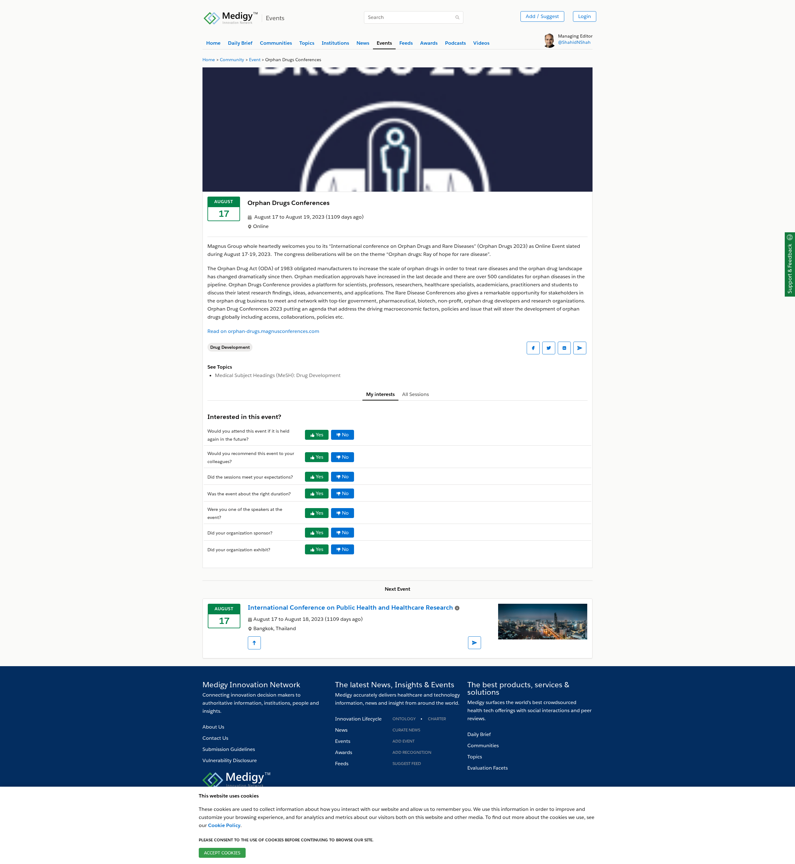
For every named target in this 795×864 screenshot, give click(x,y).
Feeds (341, 763)
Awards (343, 752)
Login (584, 16)
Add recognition (412, 752)
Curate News (406, 730)
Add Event (404, 741)
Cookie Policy (224, 825)
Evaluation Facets (487, 768)
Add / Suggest (542, 16)
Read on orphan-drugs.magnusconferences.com (263, 331)
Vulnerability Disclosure (229, 760)
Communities (483, 745)
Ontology (404, 718)
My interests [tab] (380, 394)
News (341, 730)
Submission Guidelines (228, 749)
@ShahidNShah (574, 42)
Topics (474, 756)
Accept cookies (222, 853)
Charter (437, 718)
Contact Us (215, 738)
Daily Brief (479, 734)
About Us (213, 727)
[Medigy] (231, 17)
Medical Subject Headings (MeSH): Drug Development (278, 375)
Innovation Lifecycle (358, 719)
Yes (319, 434)
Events (342, 741)
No (345, 434)
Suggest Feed (407, 763)
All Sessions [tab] (415, 394)
